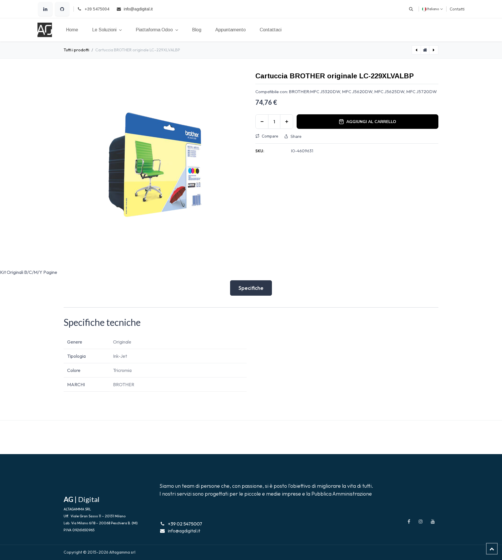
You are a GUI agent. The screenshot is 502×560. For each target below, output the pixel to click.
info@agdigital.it (184, 531)
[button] (411, 9)
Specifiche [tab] (251, 288)
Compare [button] (270, 136)
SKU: (259, 150)
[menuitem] (72, 29)
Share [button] (296, 136)
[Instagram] (420, 521)
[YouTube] (433, 521)
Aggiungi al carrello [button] (371, 121)
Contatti (457, 9)
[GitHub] (62, 9)
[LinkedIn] (45, 9)
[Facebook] (408, 521)
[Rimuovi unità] (262, 122)
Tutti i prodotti (76, 50)
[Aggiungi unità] (286, 122)
